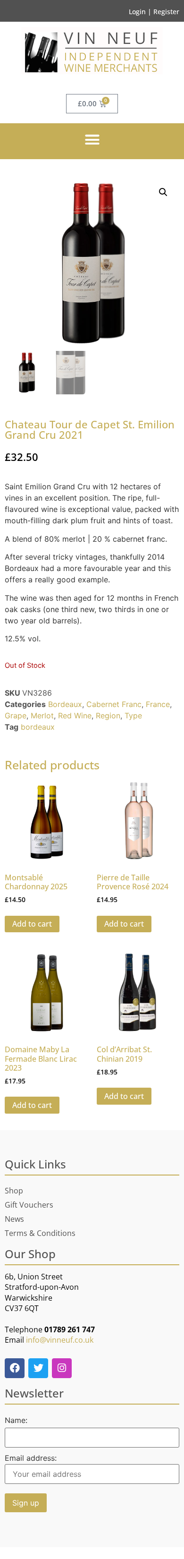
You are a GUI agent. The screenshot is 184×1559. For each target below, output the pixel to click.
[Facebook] (15, 1368)
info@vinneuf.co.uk (59, 1340)
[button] (92, 140)
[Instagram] (62, 1368)
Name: (16, 1420)
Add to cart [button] (32, 924)
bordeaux (38, 727)
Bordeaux (65, 704)
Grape (15, 715)
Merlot (42, 715)
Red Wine (75, 715)
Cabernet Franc (114, 704)
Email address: (31, 1458)
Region (108, 715)
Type (133, 715)
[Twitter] (38, 1368)
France (158, 704)
